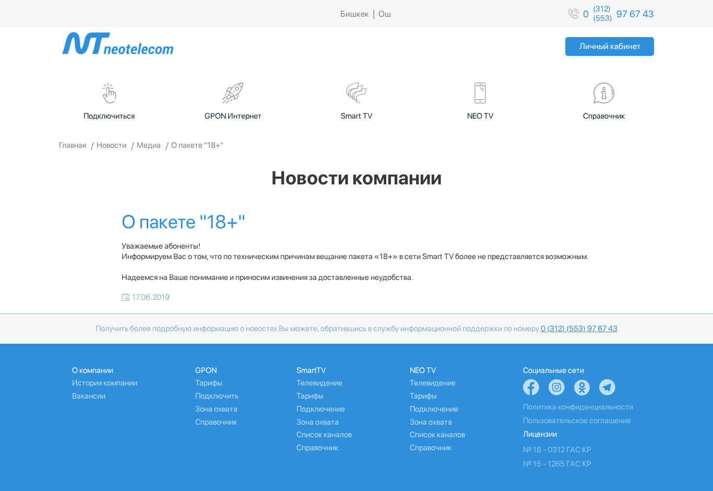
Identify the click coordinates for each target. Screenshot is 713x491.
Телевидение (319, 383)
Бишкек (354, 14)
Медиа (149, 145)
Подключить (217, 396)
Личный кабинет (609, 46)
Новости (111, 145)
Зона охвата (216, 409)
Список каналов (324, 434)
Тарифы (208, 383)
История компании (104, 383)
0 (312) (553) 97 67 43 (579, 328)
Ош (384, 14)
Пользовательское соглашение (577, 420)
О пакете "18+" (197, 145)
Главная (72, 145)
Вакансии (88, 396)
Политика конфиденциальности (578, 407)
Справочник (216, 422)
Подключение (320, 409)
